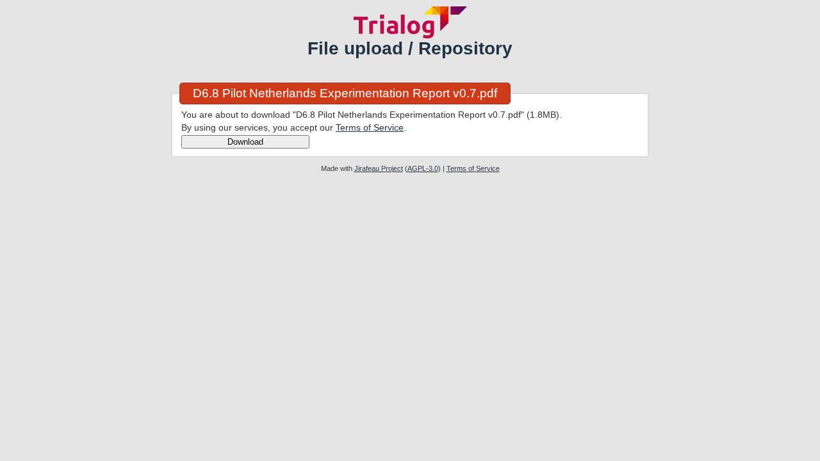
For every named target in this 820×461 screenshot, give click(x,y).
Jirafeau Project (378, 168)
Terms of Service (370, 127)
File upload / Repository (410, 48)
